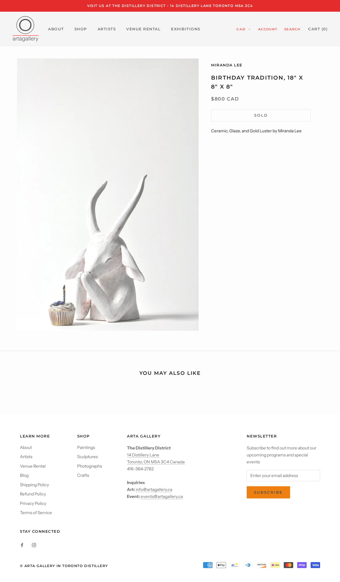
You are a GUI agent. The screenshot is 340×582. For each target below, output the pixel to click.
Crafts (83, 475)
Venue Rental (33, 466)
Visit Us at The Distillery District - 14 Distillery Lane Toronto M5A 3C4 (170, 5)
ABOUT (56, 29)
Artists (26, 456)
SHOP (80, 29)
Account (267, 29)
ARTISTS (107, 29)
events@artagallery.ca (162, 496)
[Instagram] (34, 544)
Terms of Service (36, 512)
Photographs (89, 466)
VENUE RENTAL (143, 29)
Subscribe (268, 492)
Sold (261, 115)
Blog (24, 475)
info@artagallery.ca (154, 489)
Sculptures (87, 456)
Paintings (86, 447)
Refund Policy (33, 493)
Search (292, 29)
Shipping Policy (34, 484)
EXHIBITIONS (185, 29)
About (26, 447)
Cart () (318, 29)
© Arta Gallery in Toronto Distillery (64, 566)
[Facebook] (22, 544)
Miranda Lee (226, 65)
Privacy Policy (33, 503)
